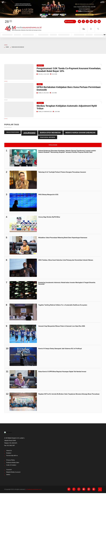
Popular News (53, 145)
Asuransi (40, 65)
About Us (9, 450)
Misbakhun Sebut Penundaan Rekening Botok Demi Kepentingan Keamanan (62, 237)
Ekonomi (40, 103)
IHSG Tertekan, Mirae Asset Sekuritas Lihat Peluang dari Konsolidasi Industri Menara (65, 260)
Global (39, 84)
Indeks (8, 474)
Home (7, 47)
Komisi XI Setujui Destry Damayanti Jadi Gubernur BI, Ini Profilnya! (60, 348)
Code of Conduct (11, 465)
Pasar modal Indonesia (47, 137)
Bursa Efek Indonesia (50, 133)
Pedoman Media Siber (12, 462)
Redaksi (8, 453)
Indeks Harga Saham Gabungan (80, 133)
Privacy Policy (10, 460)
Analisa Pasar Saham (12, 132)
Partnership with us (12, 455)
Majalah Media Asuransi (13, 472)
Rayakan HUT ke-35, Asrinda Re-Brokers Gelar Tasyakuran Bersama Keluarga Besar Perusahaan (68, 394)
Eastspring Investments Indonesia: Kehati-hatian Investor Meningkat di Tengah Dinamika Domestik (66, 283)
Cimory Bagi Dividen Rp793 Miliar (49, 217)
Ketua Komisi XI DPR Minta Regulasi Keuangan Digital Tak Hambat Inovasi (62, 371)
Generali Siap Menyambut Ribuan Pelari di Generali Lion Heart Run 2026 (61, 326)
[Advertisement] (53, 510)
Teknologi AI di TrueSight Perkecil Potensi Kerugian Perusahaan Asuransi (62, 172)
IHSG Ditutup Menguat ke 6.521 (48, 194)
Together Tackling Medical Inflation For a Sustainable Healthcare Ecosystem (62, 305)
